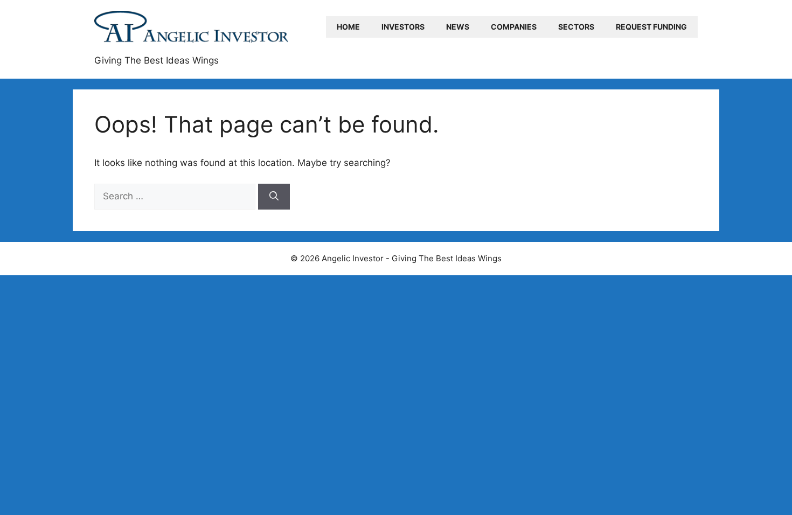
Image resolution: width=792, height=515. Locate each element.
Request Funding (651, 26)
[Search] (274, 197)
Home (348, 26)
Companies (514, 26)
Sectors (576, 26)
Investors (403, 26)
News (457, 26)
